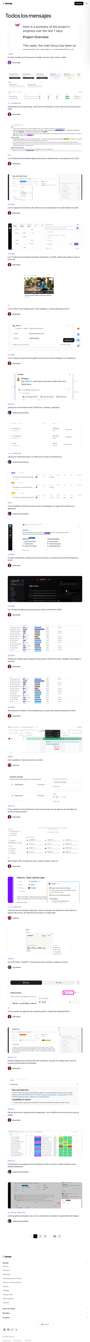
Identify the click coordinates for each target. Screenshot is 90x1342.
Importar (6, 1302)
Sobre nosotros (8, 1298)
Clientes (6, 1286)
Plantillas (6, 1290)
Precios (5, 1266)
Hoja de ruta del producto (12, 1282)
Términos (28, 1340)
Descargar (6, 1274)
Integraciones (8, 1294)
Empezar (79, 3)
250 (54, 1236)
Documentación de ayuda (12, 1278)
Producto (6, 1270)
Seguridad (6, 1340)
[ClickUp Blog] (7, 3)
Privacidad (17, 1340)
